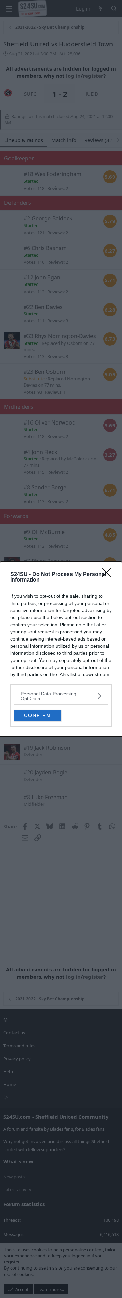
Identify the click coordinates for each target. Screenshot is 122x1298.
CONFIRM (37, 715)
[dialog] (61, 649)
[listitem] (61, 696)
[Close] (108, 574)
